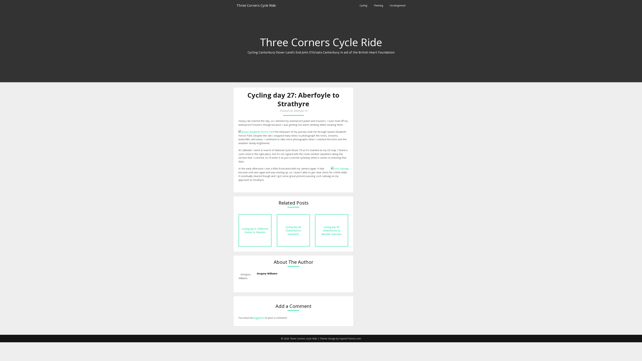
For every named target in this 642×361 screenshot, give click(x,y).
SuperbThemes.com (350, 338)
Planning (378, 5)
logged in (259, 317)
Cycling (363, 5)
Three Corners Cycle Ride (256, 5)
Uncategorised (397, 5)
